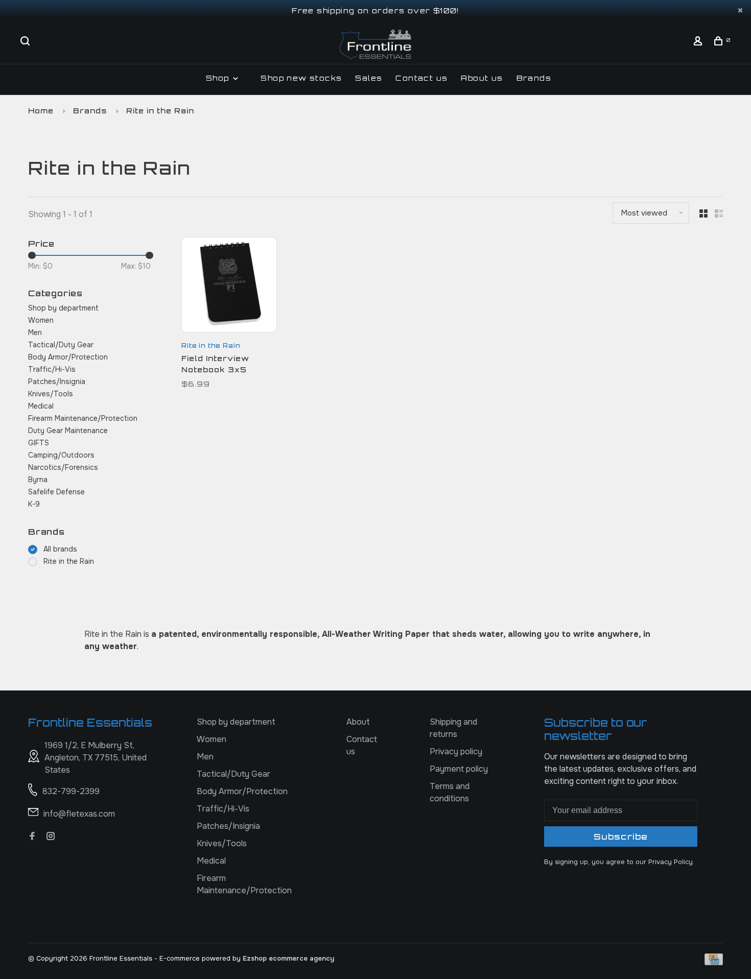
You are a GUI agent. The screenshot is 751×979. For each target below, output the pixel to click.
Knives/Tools (50, 393)
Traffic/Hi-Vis (52, 369)
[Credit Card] (714, 962)
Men (35, 332)
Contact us (421, 78)
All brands (60, 549)
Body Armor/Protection (68, 357)
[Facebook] (32, 836)
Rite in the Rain (160, 110)
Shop (219, 78)
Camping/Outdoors (61, 455)
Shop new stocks (301, 78)
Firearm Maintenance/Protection (82, 418)
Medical (41, 406)
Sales (368, 78)
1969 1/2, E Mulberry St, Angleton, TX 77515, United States (95, 757)
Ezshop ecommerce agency (288, 958)
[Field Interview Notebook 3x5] (229, 286)
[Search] (26, 42)
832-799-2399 (71, 791)
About (358, 722)
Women (41, 320)
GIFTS (38, 442)
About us (482, 78)
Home (41, 110)
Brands (534, 78)
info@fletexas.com (79, 813)
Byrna (38, 479)
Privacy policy (456, 751)
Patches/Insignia (56, 381)
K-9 (34, 504)
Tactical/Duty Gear (60, 344)
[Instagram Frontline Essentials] (50, 836)
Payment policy (459, 768)
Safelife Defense (56, 491)
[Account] (699, 42)
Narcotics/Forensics (63, 467)
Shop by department (63, 308)
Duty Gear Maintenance (68, 430)
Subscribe (621, 836)
